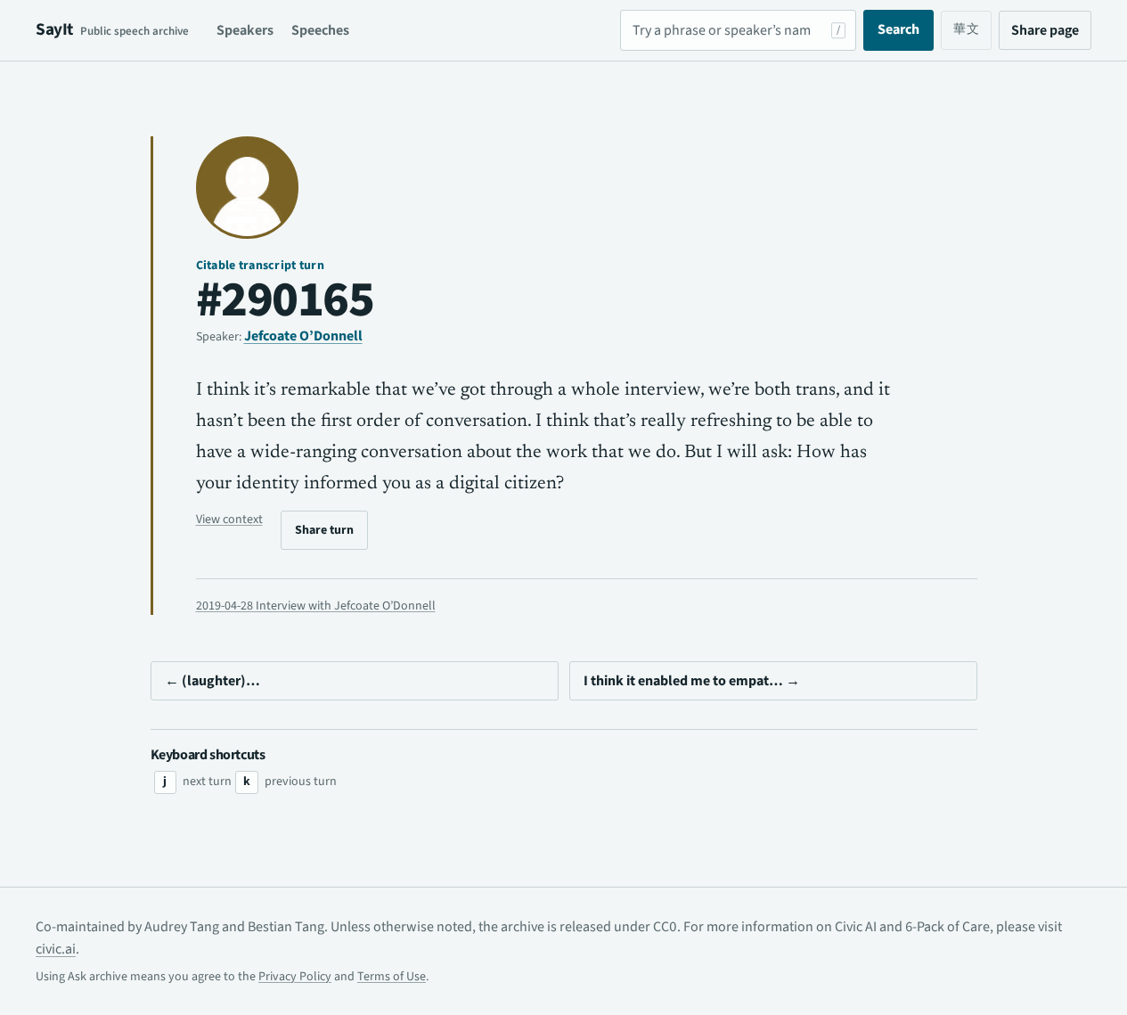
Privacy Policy (294, 977)
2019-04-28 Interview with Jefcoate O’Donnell (316, 606)
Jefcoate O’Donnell (303, 336)
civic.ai (56, 949)
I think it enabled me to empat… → (692, 681)
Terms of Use (391, 977)
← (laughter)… (212, 681)
